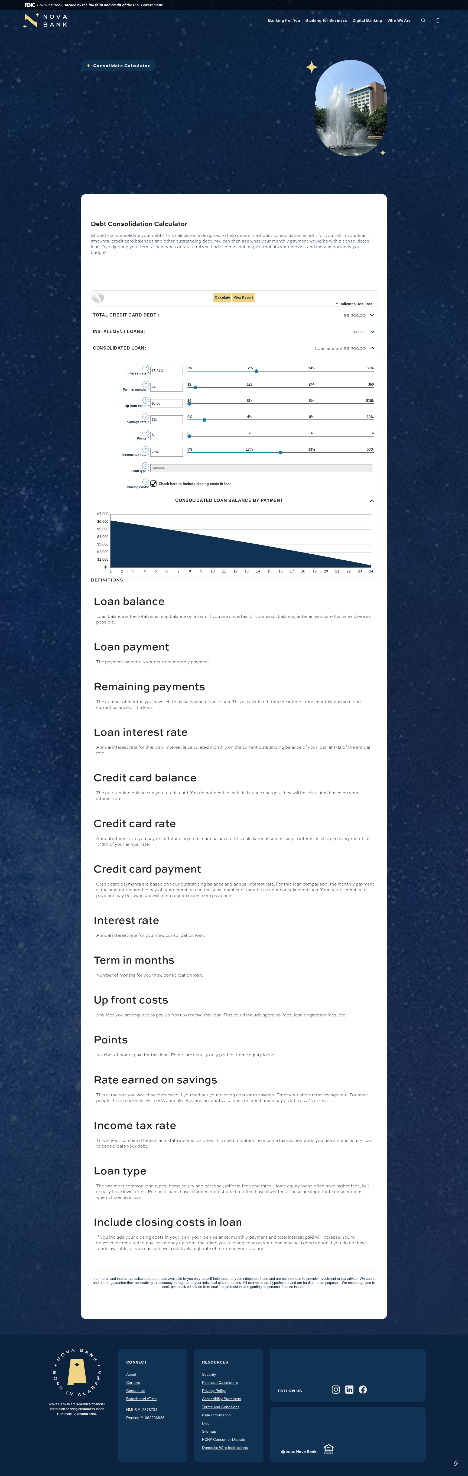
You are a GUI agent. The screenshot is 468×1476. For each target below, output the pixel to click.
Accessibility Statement (221, 1399)
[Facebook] (363, 1389)
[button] (234, 315)
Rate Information (216, 1415)
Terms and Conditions (220, 1407)
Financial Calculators (220, 1382)
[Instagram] (336, 1389)
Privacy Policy (214, 1390)
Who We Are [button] (399, 20)
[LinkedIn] (349, 1389)
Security (209, 1374)
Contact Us (135, 1390)
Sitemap (209, 1431)
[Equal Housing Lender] (329, 1449)
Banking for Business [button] (326, 20)
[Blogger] (322, 1389)
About (131, 1374)
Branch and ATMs (141, 1399)
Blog (206, 1423)
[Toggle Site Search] (423, 20)
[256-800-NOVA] (438, 20)
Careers (133, 1382)
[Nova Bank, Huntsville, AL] (117, 20)
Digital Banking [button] (367, 20)
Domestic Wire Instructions (225, 1447)
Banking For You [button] (284, 20)
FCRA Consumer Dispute (223, 1439)
